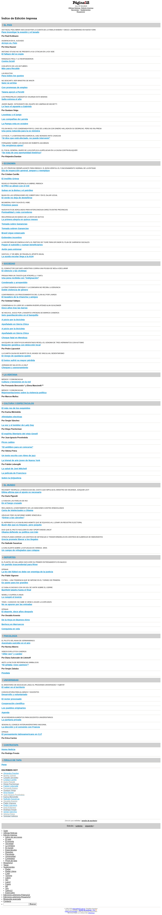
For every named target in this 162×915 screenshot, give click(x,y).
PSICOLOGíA (10, 636)
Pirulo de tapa (11, 861)
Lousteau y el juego (11, 114)
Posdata (6, 673)
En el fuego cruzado (12, 503)
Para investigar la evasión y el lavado (20, 32)
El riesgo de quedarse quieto (16, 356)
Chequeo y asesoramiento (15, 367)
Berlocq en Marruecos (13, 624)
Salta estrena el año (12, 99)
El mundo (9, 848)
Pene (4, 764)
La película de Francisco (14, 473)
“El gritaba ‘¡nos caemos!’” (15, 665)
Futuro (8, 884)
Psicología (9, 854)
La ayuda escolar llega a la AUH (18, 256)
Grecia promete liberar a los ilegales (20, 539)
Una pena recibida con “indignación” (20, 278)
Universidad (10, 856)
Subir (5, 831)
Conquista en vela (11, 629)
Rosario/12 (81, 12)
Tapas (6, 865)
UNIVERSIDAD (11, 680)
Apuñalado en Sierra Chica (15, 324)
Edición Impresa (87, 8)
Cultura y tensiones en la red (16, 382)
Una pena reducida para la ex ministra (21, 131)
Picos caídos (8, 442)
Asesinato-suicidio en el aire (16, 643)
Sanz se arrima (9, 83)
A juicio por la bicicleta (13, 319)
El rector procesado (12, 699)
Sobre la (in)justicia (11, 478)
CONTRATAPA (11, 745)
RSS (94, 910)
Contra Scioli (8, 61)
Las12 (8, 882)
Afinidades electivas (12, 417)
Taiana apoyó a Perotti (13, 92)
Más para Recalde (11, 68)
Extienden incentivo (12, 237)
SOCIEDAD (9, 263)
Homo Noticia (8, 749)
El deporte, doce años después (17, 611)
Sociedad (9, 844)
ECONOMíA (10, 163)
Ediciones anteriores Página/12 (16, 895)
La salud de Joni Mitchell (14, 468)
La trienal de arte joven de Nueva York (21, 460)
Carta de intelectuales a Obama (17, 510)
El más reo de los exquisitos (16, 408)
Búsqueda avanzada (12, 899)
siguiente (89, 826)
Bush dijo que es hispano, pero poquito (22, 525)
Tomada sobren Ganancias (15, 228)
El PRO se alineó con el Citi (15, 186)
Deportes (9, 852)
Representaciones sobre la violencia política (24, 392)
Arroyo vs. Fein (9, 43)
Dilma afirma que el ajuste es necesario (21, 492)
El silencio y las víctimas (14, 271)
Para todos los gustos (13, 76)
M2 (6, 886)
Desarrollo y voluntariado (14, 694)
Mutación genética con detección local (21, 345)
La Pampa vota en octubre (15, 123)
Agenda (5, 712)
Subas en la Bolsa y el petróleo (17, 190)
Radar (8, 869)
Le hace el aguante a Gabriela (17, 106)
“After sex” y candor (12, 654)
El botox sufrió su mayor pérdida (18, 360)
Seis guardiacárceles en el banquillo (20, 315)
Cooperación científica (13, 703)
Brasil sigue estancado (13, 233)
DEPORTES (10, 557)
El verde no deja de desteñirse (17, 198)
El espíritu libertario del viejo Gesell (20, 434)
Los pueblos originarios (14, 708)
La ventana (10, 846)
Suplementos (85, 10)
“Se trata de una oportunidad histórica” (22, 152)
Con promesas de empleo (15, 87)
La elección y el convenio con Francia (21, 727)
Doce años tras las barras (15, 308)
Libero (8, 878)
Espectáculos (11, 850)
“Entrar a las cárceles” (13, 517)
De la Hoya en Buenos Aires (16, 620)
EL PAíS (8, 25)
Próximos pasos (10, 205)
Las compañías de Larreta (15, 119)
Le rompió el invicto (12, 597)
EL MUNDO (9, 485)
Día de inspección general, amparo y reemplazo (26, 170)
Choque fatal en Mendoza (14, 337)
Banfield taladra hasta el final (16, 590)
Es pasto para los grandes (15, 582)
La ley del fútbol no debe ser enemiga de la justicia (27, 572)
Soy (7, 888)
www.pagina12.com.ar (78, 908)
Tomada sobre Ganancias (14, 224)
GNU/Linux (91, 913)
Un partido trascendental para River (20, 564)
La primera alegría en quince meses (20, 219)
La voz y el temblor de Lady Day (18, 425)
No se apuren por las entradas (17, 604)
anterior (79, 826)
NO (6, 880)
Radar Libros (10, 871)
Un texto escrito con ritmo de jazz (19, 455)
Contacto (7, 901)
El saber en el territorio (13, 687)
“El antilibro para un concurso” (17, 447)
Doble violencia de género (15, 290)
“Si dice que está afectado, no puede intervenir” (26, 138)
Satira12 (8, 891)
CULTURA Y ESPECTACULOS (19, 403)
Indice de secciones (13, 837)
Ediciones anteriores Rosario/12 (16, 897)
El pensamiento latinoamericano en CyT (22, 734)
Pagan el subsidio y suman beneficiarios (22, 245)
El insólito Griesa (10, 178)
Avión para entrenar (12, 249)
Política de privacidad (71, 911)
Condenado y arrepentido (14, 282)
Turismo (8, 876)
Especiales (10, 893)
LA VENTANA (10, 374)
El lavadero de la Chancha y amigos (20, 297)
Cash (7, 874)
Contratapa (10, 859)
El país (8, 839)
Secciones (75, 10)
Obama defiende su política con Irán (20, 532)
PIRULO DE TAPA (13, 760)
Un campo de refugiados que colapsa (20, 550)
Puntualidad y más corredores (17, 212)
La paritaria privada (11, 720)
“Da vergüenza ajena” (13, 145)
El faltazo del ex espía (13, 54)
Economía (9, 841)
